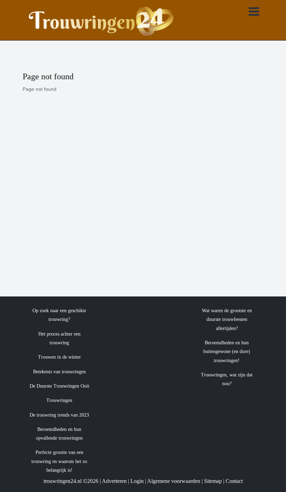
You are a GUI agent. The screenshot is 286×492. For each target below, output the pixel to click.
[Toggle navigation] (253, 12)
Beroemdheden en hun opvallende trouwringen (59, 434)
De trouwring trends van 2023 (59, 415)
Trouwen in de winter (59, 357)
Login (137, 481)
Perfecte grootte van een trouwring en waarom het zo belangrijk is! (59, 461)
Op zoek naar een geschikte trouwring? (59, 315)
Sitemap (213, 481)
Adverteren (114, 481)
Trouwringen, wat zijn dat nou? (227, 379)
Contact (234, 481)
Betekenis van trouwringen (59, 371)
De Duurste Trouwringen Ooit (59, 386)
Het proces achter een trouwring (59, 338)
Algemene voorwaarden (173, 481)
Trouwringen (59, 400)
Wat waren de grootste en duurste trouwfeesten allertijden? (227, 319)
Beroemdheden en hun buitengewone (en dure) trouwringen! (226, 351)
